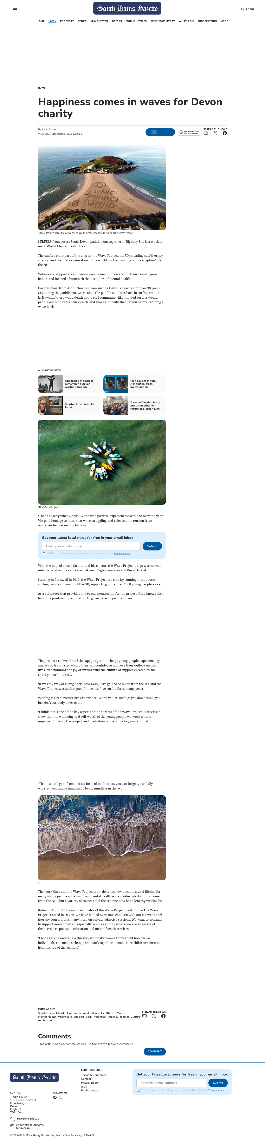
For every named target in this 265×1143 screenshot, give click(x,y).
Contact (86, 1079)
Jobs (84, 1086)
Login (250, 9)
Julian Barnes (49, 129)
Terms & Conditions (94, 1075)
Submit (152, 546)
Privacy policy (90, 1083)
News (42, 87)
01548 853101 (30, 1118)
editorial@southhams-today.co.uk (30, 1126)
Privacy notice (122, 553)
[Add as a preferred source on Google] (189, 132)
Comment (155, 1051)
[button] (14, 8)
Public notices (90, 1090)
